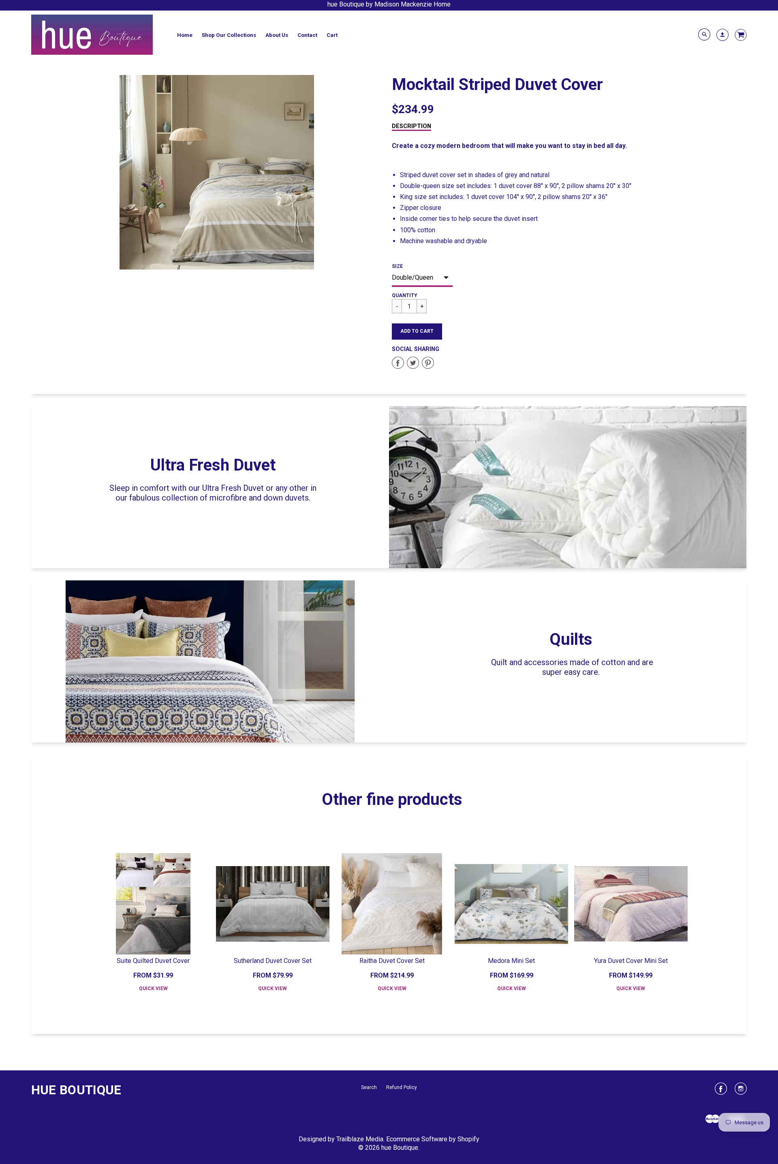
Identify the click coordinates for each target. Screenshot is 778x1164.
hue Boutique (76, 1090)
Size (397, 266)
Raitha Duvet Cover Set (392, 961)
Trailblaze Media (359, 1139)
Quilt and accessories (529, 662)
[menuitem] (185, 35)
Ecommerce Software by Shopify (432, 1139)
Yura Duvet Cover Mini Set (631, 961)
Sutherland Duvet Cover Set (273, 961)
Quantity (404, 295)
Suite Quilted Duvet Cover (153, 961)
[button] (417, 331)
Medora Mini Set (511, 961)
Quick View (153, 988)
